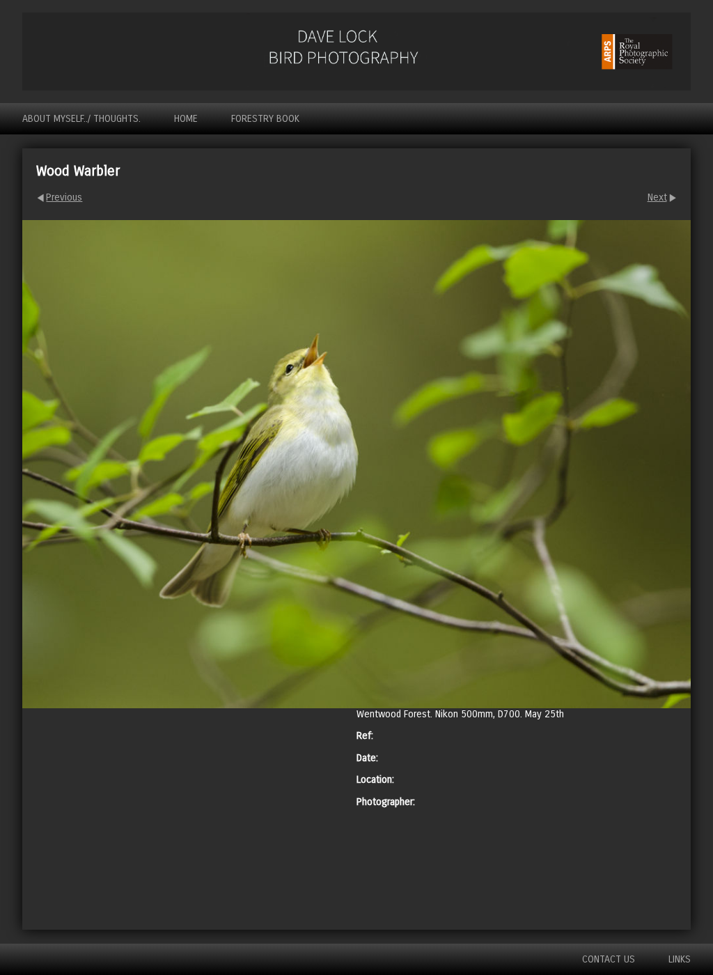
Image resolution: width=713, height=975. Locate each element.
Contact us (608, 959)
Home (186, 119)
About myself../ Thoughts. (81, 119)
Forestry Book (265, 119)
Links (679, 959)
